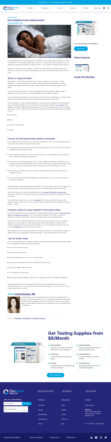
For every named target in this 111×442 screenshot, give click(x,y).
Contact (88, 400)
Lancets (40, 410)
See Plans (81, 49)
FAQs (63, 405)
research (61, 105)
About (59, 8)
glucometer (37, 200)
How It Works (90, 391)
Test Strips (41, 405)
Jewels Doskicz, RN (15, 23)
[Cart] (104, 8)
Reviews (72, 8)
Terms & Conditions (36, 437)
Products (30, 8)
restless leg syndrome (21, 215)
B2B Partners (71, 437)
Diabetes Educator (39, 318)
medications (17, 227)
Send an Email (89, 405)
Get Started (55, 375)
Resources (45, 8)
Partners (85, 8)
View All (40, 424)
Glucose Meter (42, 414)
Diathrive (18, 437)
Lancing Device (42, 419)
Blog (63, 424)
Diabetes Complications (23, 318)
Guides (64, 414)
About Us (64, 419)
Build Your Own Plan (46, 391)
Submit (26, 403)
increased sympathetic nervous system (54, 192)
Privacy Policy (54, 437)
